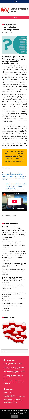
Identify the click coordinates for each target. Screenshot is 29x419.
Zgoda (14, 416)
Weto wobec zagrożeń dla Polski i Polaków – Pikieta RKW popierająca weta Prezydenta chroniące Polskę (14, 278)
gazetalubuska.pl (16, 103)
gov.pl (8, 79)
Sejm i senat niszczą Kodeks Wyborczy (13, 299)
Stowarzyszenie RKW (19, 10)
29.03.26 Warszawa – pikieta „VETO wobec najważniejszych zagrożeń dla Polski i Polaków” (13, 286)
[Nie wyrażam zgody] (27, 414)
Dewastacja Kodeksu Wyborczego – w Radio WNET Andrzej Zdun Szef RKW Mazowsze (13, 271)
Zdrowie (14, 215)
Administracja (7, 215)
